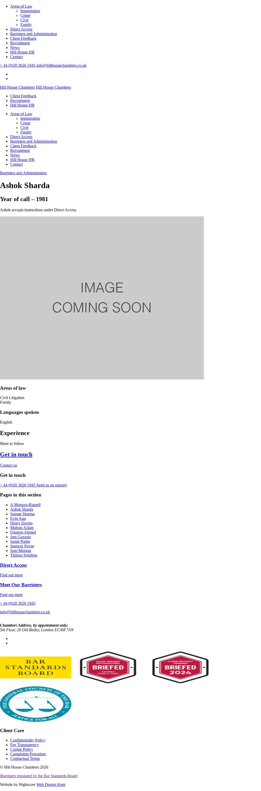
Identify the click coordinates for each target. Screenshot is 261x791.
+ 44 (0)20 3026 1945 (18, 65)
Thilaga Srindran (23, 555)
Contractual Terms (25, 758)
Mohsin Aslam (22, 527)
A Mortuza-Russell (25, 505)
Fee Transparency (24, 745)
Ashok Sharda (21, 509)
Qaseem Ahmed (23, 532)
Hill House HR (22, 52)
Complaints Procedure (28, 754)
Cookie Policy (21, 749)
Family (26, 24)
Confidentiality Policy (27, 740)
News (15, 47)
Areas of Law (21, 6)
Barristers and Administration (33, 34)
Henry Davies (21, 523)
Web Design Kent (50, 784)
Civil (24, 20)
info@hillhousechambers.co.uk (61, 65)
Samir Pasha (20, 541)
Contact (16, 57)
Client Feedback (23, 38)
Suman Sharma (22, 514)
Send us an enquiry (51, 485)
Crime (25, 15)
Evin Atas (18, 518)
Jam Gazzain (20, 537)
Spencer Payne (22, 546)
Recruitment (20, 43)
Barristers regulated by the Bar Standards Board (39, 776)
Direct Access (21, 29)
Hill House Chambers (17, 87)
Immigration (30, 11)
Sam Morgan (20, 550)
